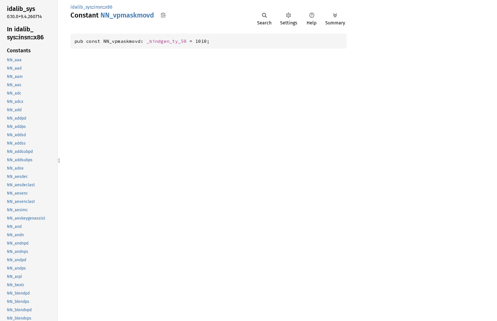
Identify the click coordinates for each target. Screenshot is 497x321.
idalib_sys (81, 7)
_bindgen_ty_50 (166, 41)
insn (98, 7)
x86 (108, 7)
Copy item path (163, 15)
